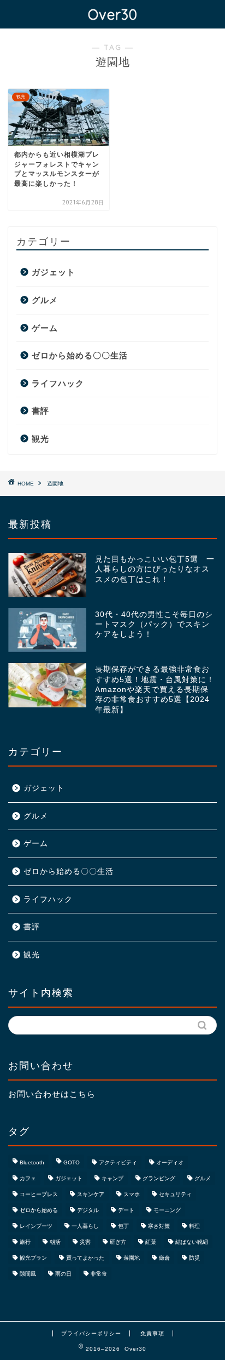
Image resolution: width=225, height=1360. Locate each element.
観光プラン (33, 1258)
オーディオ (169, 1162)
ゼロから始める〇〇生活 (80, 355)
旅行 (25, 1242)
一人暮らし (85, 1226)
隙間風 (28, 1274)
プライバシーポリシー (91, 1333)
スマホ (131, 1194)
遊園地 (131, 1258)
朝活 (55, 1242)
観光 (40, 438)
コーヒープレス (39, 1194)
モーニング (167, 1210)
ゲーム (45, 328)
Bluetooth (32, 1162)
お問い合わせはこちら (52, 1094)
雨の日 (63, 1274)
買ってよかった (85, 1258)
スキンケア (90, 1194)
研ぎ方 (118, 1242)
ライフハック (58, 383)
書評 (40, 410)
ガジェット (53, 272)
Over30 (113, 14)
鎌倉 (164, 1258)
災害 (85, 1242)
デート (126, 1210)
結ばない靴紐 (191, 1242)
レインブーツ (36, 1226)
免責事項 (152, 1333)
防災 (194, 1258)
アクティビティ (118, 1162)
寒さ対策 (159, 1226)
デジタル (88, 1210)
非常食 (99, 1274)
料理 (194, 1226)
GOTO (71, 1162)
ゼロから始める (39, 1210)
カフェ (28, 1178)
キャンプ (112, 1178)
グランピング (159, 1178)
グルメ (45, 300)
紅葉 (150, 1242)
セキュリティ (175, 1194)
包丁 (123, 1226)
